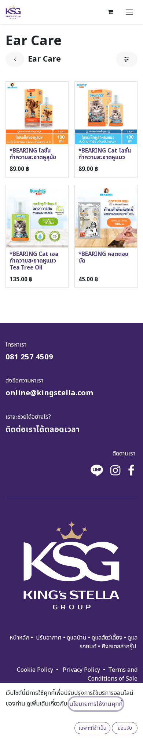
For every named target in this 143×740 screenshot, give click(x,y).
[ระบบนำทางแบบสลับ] (129, 12)
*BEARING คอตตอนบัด (103, 257)
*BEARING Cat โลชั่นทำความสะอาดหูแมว (104, 154)
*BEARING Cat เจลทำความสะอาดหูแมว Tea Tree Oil (34, 261)
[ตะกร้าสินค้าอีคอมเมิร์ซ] (110, 11)
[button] (92, 728)
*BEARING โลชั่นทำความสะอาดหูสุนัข (33, 154)
